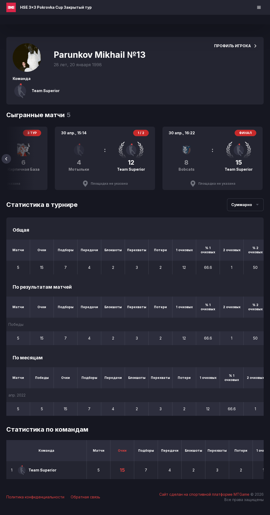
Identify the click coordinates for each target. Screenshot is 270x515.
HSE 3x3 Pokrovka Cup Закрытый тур (56, 7)
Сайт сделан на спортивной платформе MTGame (204, 494)
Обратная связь (85, 497)
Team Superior (46, 90)
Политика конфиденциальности (35, 497)
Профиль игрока (232, 46)
